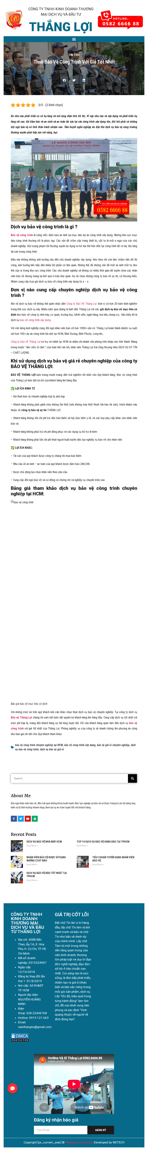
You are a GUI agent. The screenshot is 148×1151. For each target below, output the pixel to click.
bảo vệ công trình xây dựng (35, 320)
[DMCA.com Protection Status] (20, 1041)
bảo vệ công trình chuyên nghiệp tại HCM (39, 745)
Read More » (32, 846)
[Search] (132, 778)
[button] (74, 39)
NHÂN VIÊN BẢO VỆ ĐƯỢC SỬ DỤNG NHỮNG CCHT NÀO (46, 859)
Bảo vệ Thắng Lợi (21, 717)
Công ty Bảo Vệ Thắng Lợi (81, 303)
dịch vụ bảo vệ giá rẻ (52, 749)
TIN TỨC (74, 55)
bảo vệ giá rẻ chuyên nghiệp (113, 745)
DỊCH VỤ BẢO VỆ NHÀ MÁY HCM (44, 841)
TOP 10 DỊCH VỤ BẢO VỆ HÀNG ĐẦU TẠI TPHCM (103, 841)
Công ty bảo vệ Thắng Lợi (25, 341)
